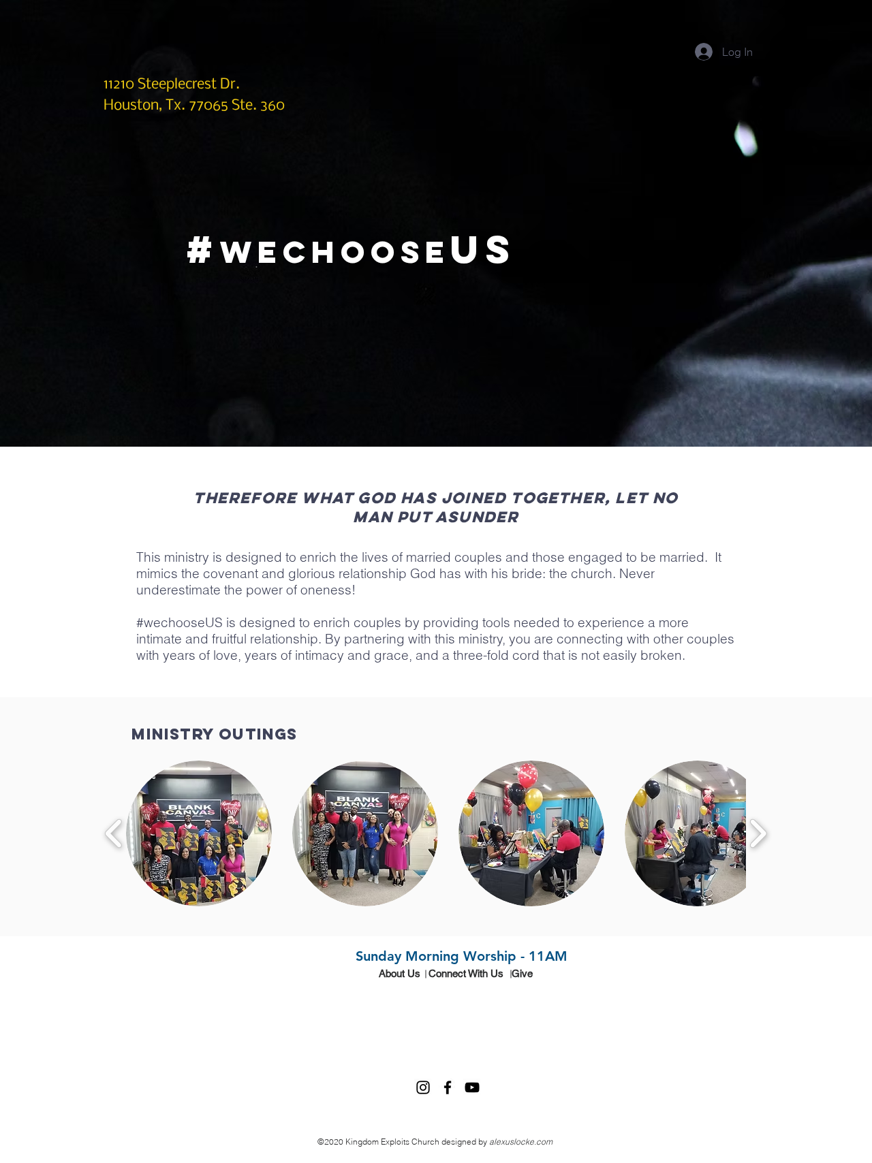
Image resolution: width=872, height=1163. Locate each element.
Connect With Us (466, 973)
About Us (399, 973)
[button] (199, 833)
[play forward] (758, 833)
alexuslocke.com (520, 1141)
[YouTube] (472, 1087)
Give (522, 973)
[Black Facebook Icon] (447, 1087)
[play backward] (114, 833)
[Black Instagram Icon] (423, 1087)
